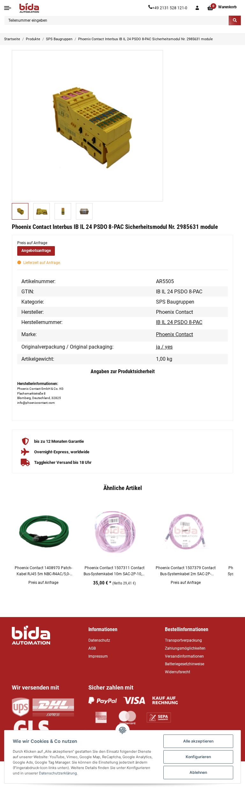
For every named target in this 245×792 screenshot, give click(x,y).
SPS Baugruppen (175, 302)
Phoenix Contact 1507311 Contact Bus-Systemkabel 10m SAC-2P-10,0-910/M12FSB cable (114, 571)
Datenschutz (99, 640)
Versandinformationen (184, 656)
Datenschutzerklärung (58, 773)
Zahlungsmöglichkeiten (185, 648)
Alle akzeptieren (198, 741)
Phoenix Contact (174, 334)
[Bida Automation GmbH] (29, 8)
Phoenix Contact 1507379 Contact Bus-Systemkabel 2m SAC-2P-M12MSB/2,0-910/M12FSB (186, 571)
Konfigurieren (198, 756)
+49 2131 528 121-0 (169, 8)
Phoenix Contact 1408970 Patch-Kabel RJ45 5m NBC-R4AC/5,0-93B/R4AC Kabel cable (43, 571)
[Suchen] (235, 20)
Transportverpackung (183, 640)
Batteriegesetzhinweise (184, 664)
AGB (92, 648)
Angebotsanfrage (36, 250)
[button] (197, 8)
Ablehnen (198, 772)
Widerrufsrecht (177, 672)
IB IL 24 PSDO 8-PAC (179, 322)
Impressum (98, 656)
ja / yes (164, 347)
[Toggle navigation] (7, 8)
